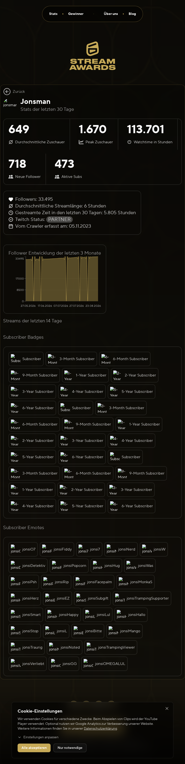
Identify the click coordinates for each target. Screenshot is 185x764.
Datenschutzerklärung (100, 728)
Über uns (111, 14)
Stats (53, 14)
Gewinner (75, 14)
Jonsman (35, 101)
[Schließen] (167, 708)
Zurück (19, 91)
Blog (132, 14)
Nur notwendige (70, 748)
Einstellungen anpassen (41, 737)
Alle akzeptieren (34, 748)
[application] (54, 282)
